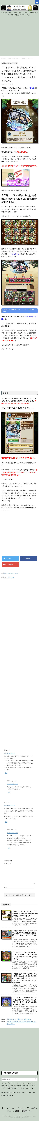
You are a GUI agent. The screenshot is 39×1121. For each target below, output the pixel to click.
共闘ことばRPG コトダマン (10, 573)
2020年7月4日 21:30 (12, 833)
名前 (5, 887)
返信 (6, 773)
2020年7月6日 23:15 (9, 753)
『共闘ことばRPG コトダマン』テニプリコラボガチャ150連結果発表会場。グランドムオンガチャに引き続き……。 (24, 934)
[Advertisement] (19, 36)
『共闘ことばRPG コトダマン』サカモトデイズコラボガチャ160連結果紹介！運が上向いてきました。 (25, 914)
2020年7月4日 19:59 (9, 805)
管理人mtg (10, 577)
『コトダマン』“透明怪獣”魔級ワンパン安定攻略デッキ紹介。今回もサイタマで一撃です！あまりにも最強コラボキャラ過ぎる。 (24, 1001)
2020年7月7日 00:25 (12, 784)
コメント (7, 863)
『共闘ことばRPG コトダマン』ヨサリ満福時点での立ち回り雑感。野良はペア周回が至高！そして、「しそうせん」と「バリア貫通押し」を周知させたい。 (24, 978)
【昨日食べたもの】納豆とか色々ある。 (19, 1019)
